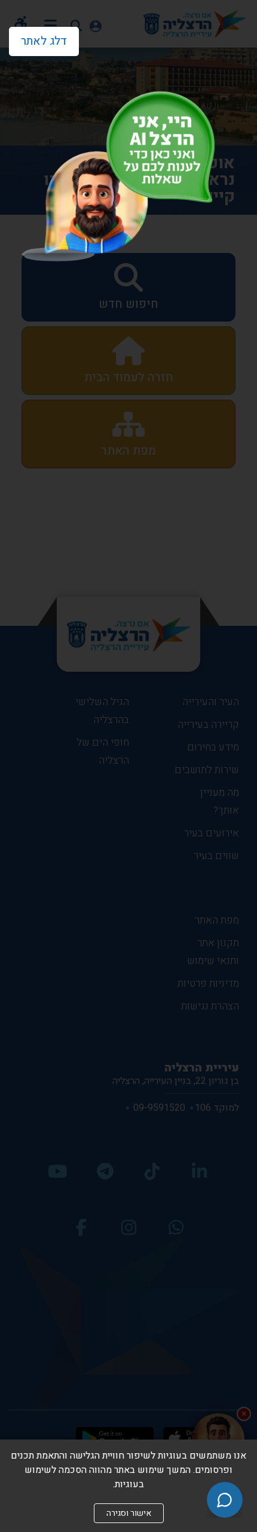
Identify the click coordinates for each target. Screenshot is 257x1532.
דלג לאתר (38, 38)
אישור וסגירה (128, 1513)
